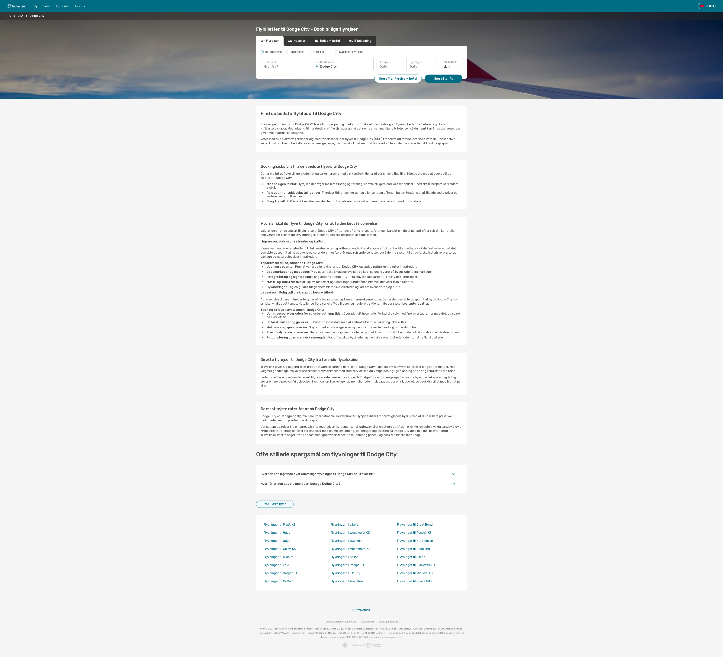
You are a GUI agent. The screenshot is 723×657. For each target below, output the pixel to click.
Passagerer (450, 61)
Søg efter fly (443, 78)
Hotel (46, 6)
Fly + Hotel (62, 6)
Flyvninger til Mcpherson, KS (350, 549)
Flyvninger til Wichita (279, 557)
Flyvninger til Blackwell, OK (416, 565)
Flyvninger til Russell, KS (414, 532)
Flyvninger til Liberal (344, 524)
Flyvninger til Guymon (346, 541)
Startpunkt (271, 62)
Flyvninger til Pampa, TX (347, 565)
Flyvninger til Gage (277, 541)
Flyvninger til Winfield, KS (415, 573)
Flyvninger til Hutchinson (415, 541)
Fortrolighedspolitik (388, 621)
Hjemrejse (416, 62)
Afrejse (384, 62)
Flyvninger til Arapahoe (346, 581)
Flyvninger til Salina (344, 557)
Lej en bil (80, 6)
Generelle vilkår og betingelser (340, 621)
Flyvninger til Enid (276, 565)
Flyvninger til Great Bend (415, 524)
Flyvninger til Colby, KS (280, 549)
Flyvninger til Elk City (345, 573)
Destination (327, 62)
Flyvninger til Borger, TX (281, 573)
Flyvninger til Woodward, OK (350, 532)
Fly (35, 6)
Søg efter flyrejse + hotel (398, 78)
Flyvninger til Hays (277, 532)
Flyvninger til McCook (279, 581)
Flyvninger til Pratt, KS (279, 524)
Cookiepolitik (367, 621)
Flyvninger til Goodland (413, 549)
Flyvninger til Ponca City (414, 581)
